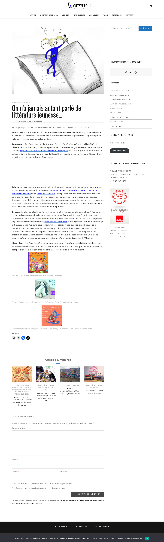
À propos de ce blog (49, 15)
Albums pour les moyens (120, 99)
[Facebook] (126, 72)
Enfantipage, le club (120, 171)
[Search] (151, 6)
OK (147, 538)
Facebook (62, 526)
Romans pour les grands (120, 117)
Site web (63, 471)
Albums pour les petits (119, 95)
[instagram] (136, 72)
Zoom (105, 15)
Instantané (27, 102)
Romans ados (115, 113)
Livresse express (18, 390)
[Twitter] (130, 72)
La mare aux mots (119, 178)
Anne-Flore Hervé (22, 121)
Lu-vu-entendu (79, 15)
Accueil (33, 15)
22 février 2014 (35, 121)
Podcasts (130, 15)
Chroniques (94, 15)
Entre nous (117, 15)
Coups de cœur (116, 122)
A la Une (65, 15)
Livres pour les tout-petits (121, 91)
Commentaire (19, 428)
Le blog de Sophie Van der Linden (127, 174)
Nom (15, 459)
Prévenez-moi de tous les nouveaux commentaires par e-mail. (43, 483)
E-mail (15, 471)
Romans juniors (116, 108)
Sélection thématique (22, 393)
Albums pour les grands (120, 104)
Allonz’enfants (118, 181)
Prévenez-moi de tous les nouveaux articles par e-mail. (40, 488)
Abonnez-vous (119, 150)
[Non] (161, 538)
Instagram (103, 526)
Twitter (83, 526)
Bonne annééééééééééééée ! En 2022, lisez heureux (70, 391)
